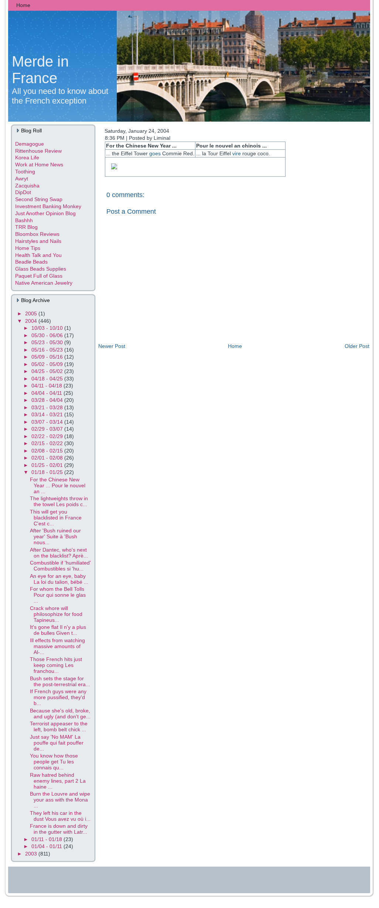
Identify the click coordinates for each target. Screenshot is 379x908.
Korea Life (27, 157)
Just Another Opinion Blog (45, 213)
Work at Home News (39, 164)
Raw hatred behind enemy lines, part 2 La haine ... (58, 781)
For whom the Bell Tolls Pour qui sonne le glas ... (58, 595)
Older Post (357, 346)
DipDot (23, 192)
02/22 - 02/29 (47, 436)
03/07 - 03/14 (47, 422)
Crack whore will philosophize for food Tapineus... (56, 614)
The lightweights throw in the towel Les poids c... (59, 501)
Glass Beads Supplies (40, 269)
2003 (31, 854)
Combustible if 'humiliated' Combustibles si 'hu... (60, 566)
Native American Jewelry (43, 283)
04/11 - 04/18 (47, 386)
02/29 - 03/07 (47, 429)
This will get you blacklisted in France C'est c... (56, 517)
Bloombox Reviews (37, 234)
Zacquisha (27, 186)
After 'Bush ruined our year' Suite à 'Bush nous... (55, 536)
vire (236, 153)
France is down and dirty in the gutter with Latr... (59, 829)
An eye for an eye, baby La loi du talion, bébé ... (59, 579)
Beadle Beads (31, 262)
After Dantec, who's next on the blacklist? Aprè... (59, 553)
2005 (31, 313)
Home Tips (27, 248)
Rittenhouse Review (38, 151)
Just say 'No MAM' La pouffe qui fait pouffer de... (56, 743)
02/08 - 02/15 (47, 451)
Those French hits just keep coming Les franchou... (56, 665)
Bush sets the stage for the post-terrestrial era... (60, 681)
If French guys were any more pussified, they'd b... (58, 697)
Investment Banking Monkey (48, 206)
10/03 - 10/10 (47, 328)
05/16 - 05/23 (47, 350)
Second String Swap (38, 199)
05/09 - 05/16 (47, 357)
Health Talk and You (38, 255)
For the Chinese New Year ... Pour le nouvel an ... (57, 485)
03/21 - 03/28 (47, 407)
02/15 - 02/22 (47, 443)
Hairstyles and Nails (38, 241)
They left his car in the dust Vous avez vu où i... (60, 816)
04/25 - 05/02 (47, 371)
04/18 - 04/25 (47, 379)
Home (235, 346)
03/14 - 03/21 (47, 414)
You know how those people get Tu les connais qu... (54, 761)
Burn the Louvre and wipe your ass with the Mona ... (60, 800)
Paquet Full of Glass (38, 276)
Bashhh (24, 220)
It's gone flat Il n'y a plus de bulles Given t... (58, 630)
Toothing (25, 172)
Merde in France (40, 69)
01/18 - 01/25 (47, 472)
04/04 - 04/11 (47, 393)
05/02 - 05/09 (47, 364)
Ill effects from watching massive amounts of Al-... (57, 646)
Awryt (21, 179)
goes (155, 153)
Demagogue (29, 144)
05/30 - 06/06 (47, 335)
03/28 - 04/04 (47, 400)
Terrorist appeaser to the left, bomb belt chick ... (59, 726)
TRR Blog (26, 227)
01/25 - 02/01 (47, 465)
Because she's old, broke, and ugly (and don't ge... (60, 713)
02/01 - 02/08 (47, 458)
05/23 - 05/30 (47, 342)
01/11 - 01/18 (47, 839)
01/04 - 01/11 (47, 846)
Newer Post (111, 346)
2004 (31, 321)
